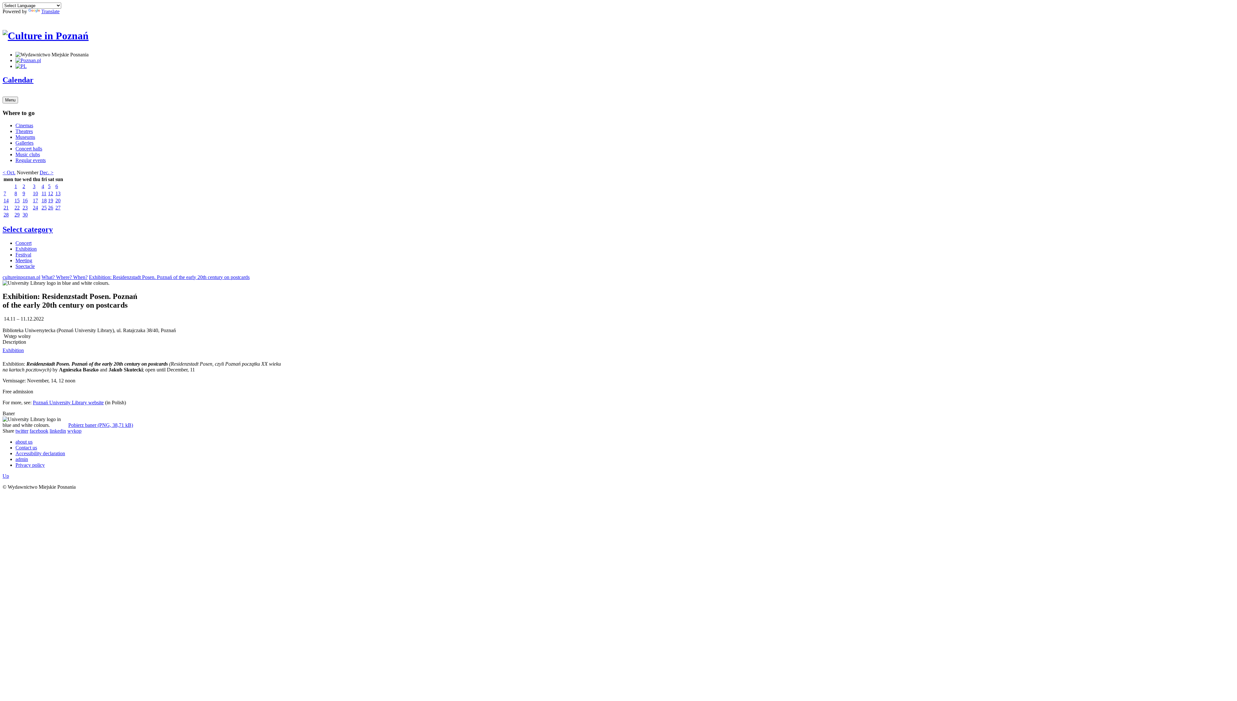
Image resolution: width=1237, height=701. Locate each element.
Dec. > (46, 172)
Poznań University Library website (68, 402)
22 (17, 207)
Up (6, 476)
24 (35, 207)
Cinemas (24, 125)
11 (44, 193)
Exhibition (26, 249)
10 (35, 193)
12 (50, 193)
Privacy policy (30, 465)
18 (44, 200)
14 (6, 200)
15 (17, 200)
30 (25, 214)
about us (24, 442)
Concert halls (28, 148)
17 (35, 200)
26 (50, 207)
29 (17, 214)
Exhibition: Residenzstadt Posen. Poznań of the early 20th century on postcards (169, 277)
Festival (23, 254)
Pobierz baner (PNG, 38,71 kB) (100, 425)
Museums (25, 137)
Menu (10, 100)
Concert (23, 243)
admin (21, 459)
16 (25, 200)
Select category (28, 229)
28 (6, 214)
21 (6, 207)
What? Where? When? (65, 277)
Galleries (24, 143)
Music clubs (27, 154)
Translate (50, 11)
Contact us (26, 447)
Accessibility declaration (40, 453)
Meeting (23, 260)
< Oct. (9, 172)
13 (58, 193)
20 (58, 200)
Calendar (18, 80)
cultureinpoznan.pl (21, 277)
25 (44, 207)
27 (58, 207)
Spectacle (25, 266)
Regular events (30, 160)
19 (50, 200)
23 (25, 207)
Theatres (24, 131)
